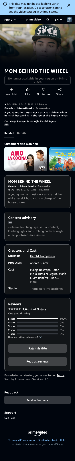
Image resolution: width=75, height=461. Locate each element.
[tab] (9, 133)
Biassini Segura (48, 121)
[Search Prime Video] (48, 19)
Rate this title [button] (37, 348)
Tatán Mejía (33, 121)
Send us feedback (47, 440)
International (24, 108)
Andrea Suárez (39, 263)
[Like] (28, 89)
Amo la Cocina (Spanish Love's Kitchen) (25, 159)
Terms (60, 375)
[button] (25, 337)
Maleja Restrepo (18, 121)
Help (62, 440)
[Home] (33, 19)
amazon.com (50, 7)
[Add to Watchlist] (11, 89)
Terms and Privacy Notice (21, 440)
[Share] (60, 89)
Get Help (9, 417)
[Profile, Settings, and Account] (70, 19)
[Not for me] (43, 89)
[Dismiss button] (69, 5)
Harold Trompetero (42, 256)
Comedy (8, 108)
